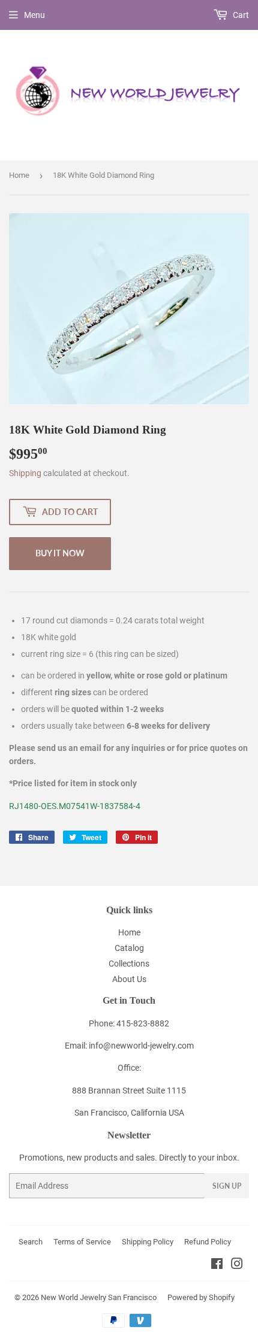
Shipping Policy (147, 1241)
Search (31, 1241)
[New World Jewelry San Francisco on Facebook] (217, 1265)
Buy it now (60, 553)
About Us (129, 979)
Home (19, 175)
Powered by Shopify (201, 1297)
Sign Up (226, 1186)
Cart (240, 15)
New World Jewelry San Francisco (99, 1297)
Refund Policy (207, 1241)
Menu (34, 15)
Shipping (25, 473)
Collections (129, 963)
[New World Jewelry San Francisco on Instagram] (237, 1265)
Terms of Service (82, 1241)
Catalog (129, 948)
